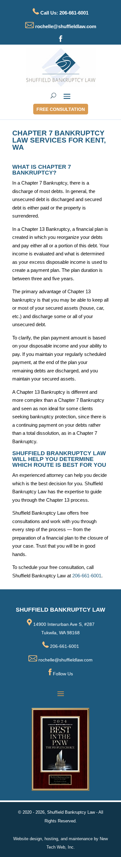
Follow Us (63, 673)
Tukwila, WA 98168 (60, 632)
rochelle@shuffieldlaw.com (65, 26)
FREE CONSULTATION (60, 109)
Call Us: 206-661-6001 (64, 13)
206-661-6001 (86, 575)
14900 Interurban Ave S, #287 (63, 624)
